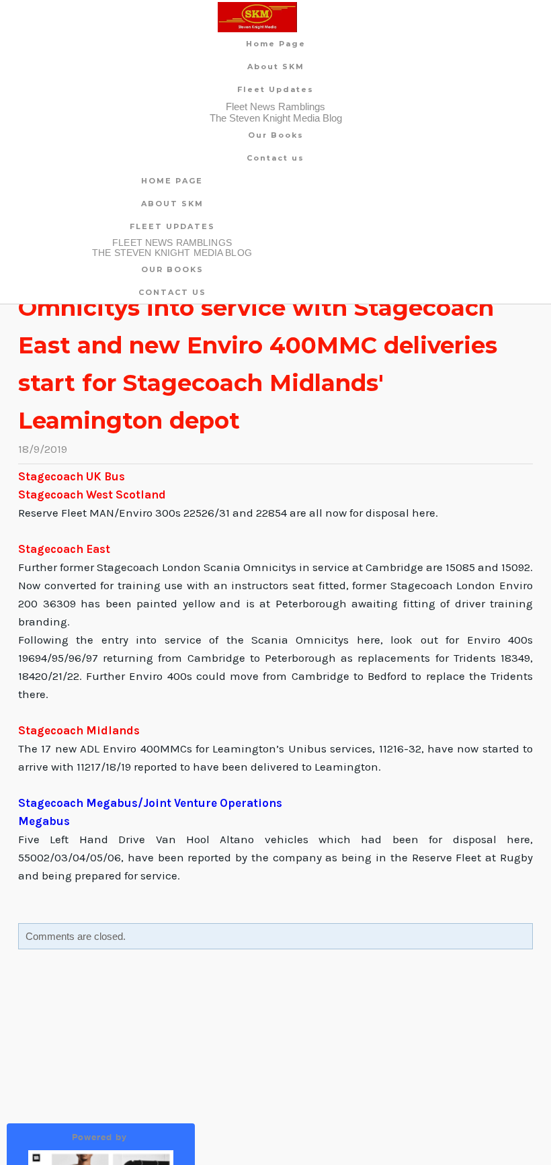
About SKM (275, 66)
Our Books (276, 135)
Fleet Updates (275, 89)
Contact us (275, 158)
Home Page (276, 43)
